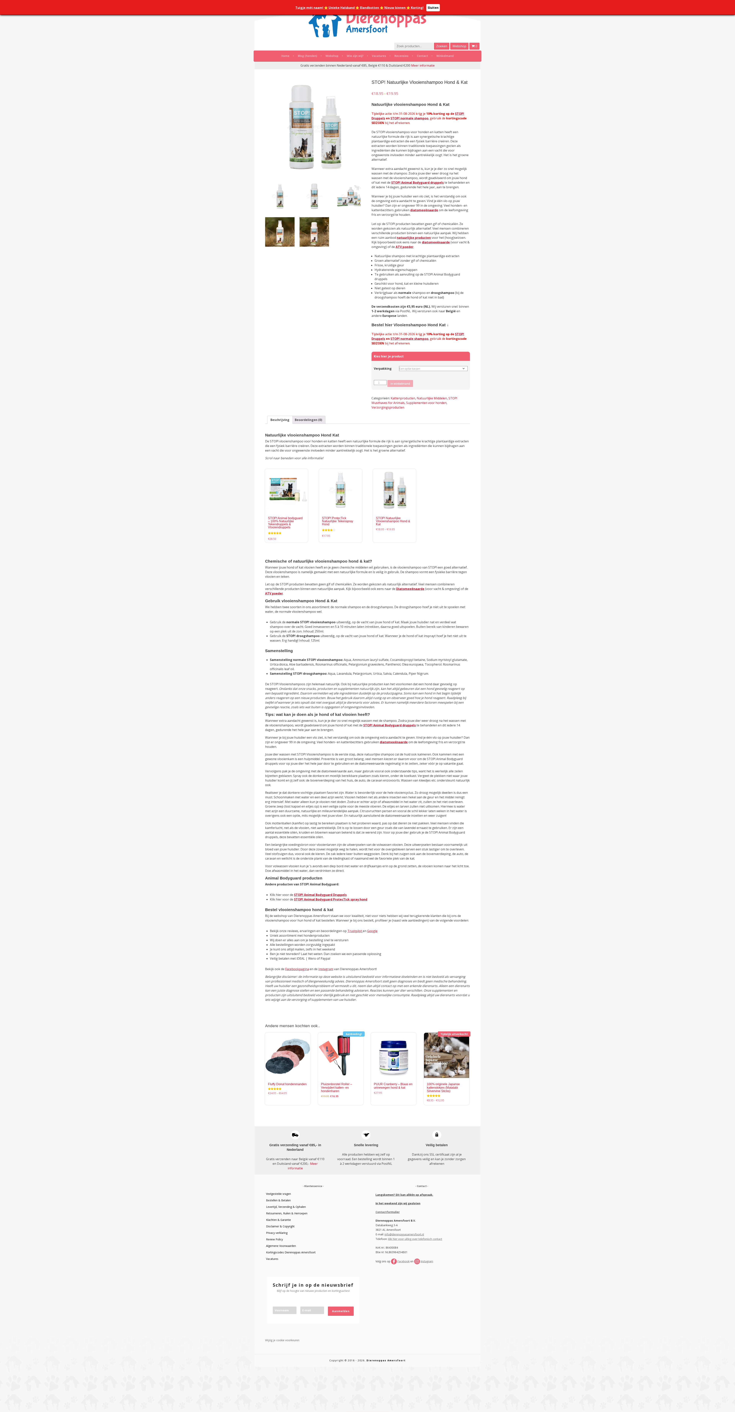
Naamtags (366, 642)
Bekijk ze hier (325, 688)
